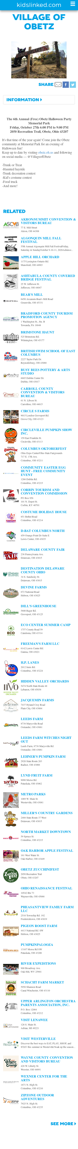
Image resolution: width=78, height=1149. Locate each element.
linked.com (39, 4)
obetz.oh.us (45, 152)
